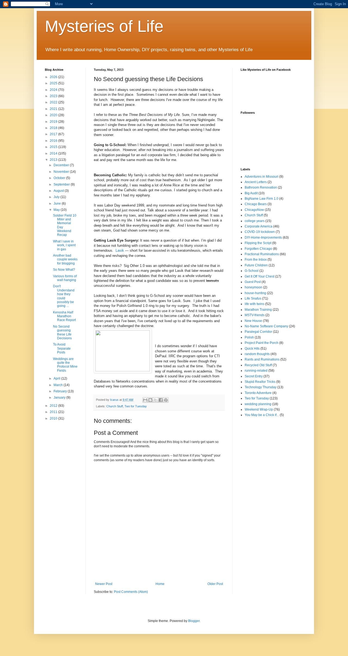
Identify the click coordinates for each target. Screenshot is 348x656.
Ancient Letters (256, 182)
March (59, 385)
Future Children (256, 265)
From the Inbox (256, 259)
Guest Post (253, 282)
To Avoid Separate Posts (62, 348)
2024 (54, 90)
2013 (54, 160)
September (62, 184)
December (62, 165)
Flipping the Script (258, 243)
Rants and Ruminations (262, 359)
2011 (54, 412)
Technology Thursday (260, 387)
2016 (54, 141)
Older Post (215, 584)
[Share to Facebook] (160, 400)
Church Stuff (114, 406)
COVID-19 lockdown (260, 232)
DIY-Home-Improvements (263, 237)
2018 (54, 128)
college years (255, 221)
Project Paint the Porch (261, 343)
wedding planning (258, 404)
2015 (54, 147)
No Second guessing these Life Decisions (62, 332)
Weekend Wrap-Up (259, 409)
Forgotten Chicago (258, 249)
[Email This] (145, 400)
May (57, 210)
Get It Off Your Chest (259, 276)
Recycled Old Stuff (258, 365)
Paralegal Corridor (258, 332)
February (61, 391)
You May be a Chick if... (262, 415)
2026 (54, 77)
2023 (54, 96)
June (58, 203)
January (60, 397)
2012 (54, 406)
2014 (54, 153)
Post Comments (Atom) (131, 592)
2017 (54, 134)
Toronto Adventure (258, 393)
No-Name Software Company (266, 326)
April (57, 378)
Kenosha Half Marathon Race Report (64, 316)
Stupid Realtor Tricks (260, 382)
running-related (256, 370)
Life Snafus (253, 298)
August (59, 191)
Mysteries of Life (104, 26)
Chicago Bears (256, 204)
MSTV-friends (255, 315)
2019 (54, 122)
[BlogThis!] (150, 400)
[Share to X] (155, 400)
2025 (54, 83)
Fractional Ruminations (262, 254)
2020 (54, 115)
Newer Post (103, 584)
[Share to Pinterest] (166, 400)
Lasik (120, 250)
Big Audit (251, 193)
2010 (54, 418)
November (62, 172)
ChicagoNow (254, 210)
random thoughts (257, 354)
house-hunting (255, 293)
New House (253, 321)
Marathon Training (258, 310)
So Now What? (64, 270)
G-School (252, 271)
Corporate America (258, 226)
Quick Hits (252, 348)
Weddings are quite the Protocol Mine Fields (65, 364)
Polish (249, 337)
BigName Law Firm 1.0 (261, 199)
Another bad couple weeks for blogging (65, 259)
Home (160, 584)
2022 (54, 102)
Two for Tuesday (136, 406)
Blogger (194, 621)
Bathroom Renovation (261, 187)
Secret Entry (254, 376)
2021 (54, 109)
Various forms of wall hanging (65, 278)
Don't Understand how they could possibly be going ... (63, 296)
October (60, 178)
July (57, 197)
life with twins (254, 304)
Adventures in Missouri (261, 176)
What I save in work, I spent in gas (64, 245)
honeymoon (253, 287)
